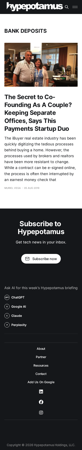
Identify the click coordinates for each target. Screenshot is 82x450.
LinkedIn (41, 391)
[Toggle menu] (75, 7)
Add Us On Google (41, 382)
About (41, 348)
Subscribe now (44, 259)
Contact (41, 374)
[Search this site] (66, 7)
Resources (41, 365)
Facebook (41, 402)
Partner (41, 357)
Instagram (41, 412)
